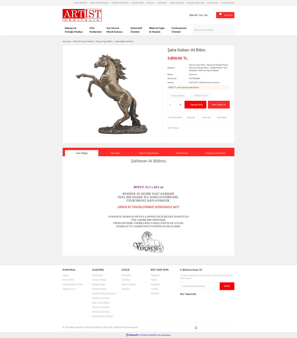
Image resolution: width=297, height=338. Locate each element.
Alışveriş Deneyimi (215, 153)
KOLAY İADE (212, 3)
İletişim (66, 275)
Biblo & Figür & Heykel (209, 70)
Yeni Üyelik (126, 275)
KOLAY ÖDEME (227, 3)
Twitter (154, 279)
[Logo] (82, 15)
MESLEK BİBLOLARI (195, 3)
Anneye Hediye (99, 279)
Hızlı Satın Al (219, 104)
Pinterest (155, 293)
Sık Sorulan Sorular (101, 311)
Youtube (154, 289)
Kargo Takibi (68, 279)
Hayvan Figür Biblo (197, 65)
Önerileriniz (182, 153)
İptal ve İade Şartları (101, 302)
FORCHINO (162, 3)
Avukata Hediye (99, 289)
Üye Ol (193, 15)
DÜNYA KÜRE (137, 3)
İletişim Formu (69, 289)
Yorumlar (115, 153)
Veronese (193, 74)
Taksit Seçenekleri (148, 153)
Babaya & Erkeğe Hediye (217, 65)
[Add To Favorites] (175, 117)
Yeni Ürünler (97, 275)
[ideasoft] (132, 335)
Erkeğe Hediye (216, 67)
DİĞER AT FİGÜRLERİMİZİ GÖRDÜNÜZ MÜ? (148, 207)
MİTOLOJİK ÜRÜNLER (99, 3)
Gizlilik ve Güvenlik (100, 298)
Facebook (155, 275)
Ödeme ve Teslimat (100, 307)
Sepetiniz (125, 289)
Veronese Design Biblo (199, 67)
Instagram (155, 284)
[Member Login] (186, 15)
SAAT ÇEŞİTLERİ (177, 3)
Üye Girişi (125, 279)
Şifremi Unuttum (128, 284)
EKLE (227, 286)
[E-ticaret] (148, 335)
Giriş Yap (203, 15)
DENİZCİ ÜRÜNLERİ (120, 3)
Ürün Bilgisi (82, 153)
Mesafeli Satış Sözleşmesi (103, 293)
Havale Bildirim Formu (73, 284)
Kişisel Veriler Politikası (102, 316)
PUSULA (150, 3)
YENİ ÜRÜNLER (80, 3)
